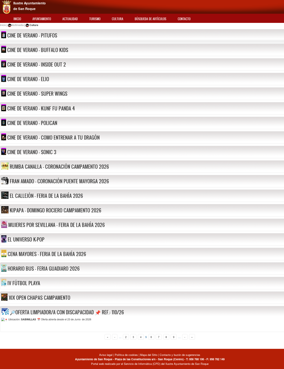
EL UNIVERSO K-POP (26, 239)
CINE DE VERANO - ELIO (28, 79)
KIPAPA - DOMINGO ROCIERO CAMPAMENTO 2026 (55, 210)
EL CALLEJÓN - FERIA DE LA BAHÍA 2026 (46, 195)
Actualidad (70, 19)
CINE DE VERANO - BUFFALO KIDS (37, 50)
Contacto (184, 19)
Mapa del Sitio (148, 355)
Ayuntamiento (41, 19)
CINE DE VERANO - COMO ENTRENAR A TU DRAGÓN (53, 137)
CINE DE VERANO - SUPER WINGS (37, 93)
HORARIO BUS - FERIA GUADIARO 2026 (44, 268)
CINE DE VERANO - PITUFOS (32, 35)
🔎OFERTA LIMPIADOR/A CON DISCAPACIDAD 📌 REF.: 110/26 (67, 312)
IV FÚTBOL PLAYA (23, 283)
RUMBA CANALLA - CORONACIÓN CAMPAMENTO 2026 (59, 166)
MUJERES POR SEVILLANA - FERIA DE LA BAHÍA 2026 (56, 225)
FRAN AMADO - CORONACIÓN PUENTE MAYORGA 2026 (59, 181)
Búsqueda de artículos (150, 19)
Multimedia (17, 25)
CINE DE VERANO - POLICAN (32, 123)
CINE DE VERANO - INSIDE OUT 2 (36, 64)
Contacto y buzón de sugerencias (180, 355)
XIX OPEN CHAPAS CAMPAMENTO (39, 297)
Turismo (94, 19)
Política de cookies (126, 355)
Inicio (17, 19)
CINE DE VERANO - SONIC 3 (31, 152)
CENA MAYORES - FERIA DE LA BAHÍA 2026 (47, 254)
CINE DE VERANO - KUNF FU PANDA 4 (41, 108)
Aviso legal (106, 355)
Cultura (117, 19)
